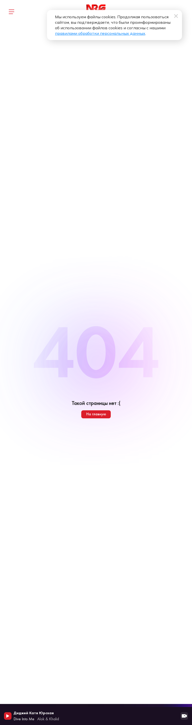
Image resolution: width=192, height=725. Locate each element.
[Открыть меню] (11, 12)
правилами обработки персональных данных (100, 33)
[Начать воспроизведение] (8, 716)
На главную (96, 414)
